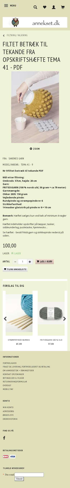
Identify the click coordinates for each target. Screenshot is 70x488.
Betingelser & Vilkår (13, 378)
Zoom (36, 148)
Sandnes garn (16, 158)
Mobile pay (8, 389)
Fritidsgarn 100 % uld (51, 340)
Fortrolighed (10, 363)
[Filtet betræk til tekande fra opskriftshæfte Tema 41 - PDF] (35, 107)
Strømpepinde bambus (19, 340)
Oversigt (7, 385)
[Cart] (63, 7)
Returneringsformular (15, 381)
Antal (7, 261)
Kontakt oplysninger (13, 374)
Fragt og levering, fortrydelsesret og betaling (26, 366)
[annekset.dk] (35, 22)
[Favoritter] (44, 7)
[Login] (53, 7)
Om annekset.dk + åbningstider (18, 370)
